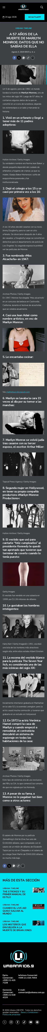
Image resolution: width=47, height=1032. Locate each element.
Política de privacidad (11, 1014)
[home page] (23, 7)
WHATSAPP (34, 17)
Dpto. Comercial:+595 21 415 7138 (9, 979)
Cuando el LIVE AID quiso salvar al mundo (14, 910)
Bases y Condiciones (29, 1012)
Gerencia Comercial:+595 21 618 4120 (9, 994)
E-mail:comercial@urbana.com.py (31, 991)
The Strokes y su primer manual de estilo (14, 894)
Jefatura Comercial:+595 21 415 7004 (28, 976)
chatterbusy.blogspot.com (18, 392)
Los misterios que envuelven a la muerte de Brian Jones (17, 927)
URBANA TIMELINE (23, 28)
